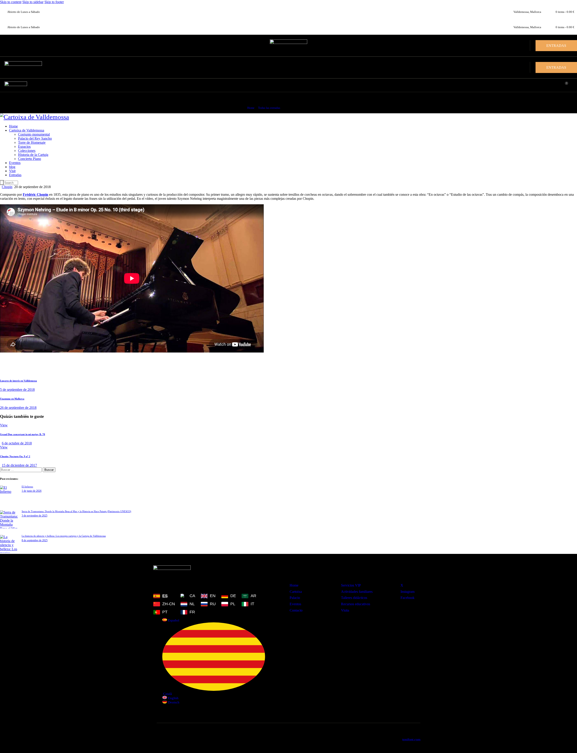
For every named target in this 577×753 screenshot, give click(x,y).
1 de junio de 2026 (31, 490)
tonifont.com (411, 740)
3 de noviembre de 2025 (34, 515)
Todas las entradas (269, 107)
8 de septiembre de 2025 (35, 540)
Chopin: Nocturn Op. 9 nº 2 (15, 456)
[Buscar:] (21, 469)
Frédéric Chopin (35, 194)
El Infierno (27, 486)
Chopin (7, 187)
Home (250, 107)
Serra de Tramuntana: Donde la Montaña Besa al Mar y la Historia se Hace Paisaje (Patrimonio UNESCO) (76, 511)
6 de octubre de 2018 (17, 443)
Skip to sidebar (33, 2)
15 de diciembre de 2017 (19, 465)
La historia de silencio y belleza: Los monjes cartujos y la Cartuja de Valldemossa (64, 536)
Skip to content (10, 2)
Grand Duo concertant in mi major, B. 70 (22, 434)
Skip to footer (54, 2)
